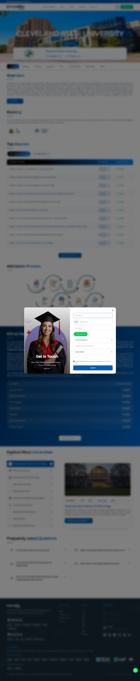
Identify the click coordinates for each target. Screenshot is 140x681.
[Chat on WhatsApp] (135, 670)
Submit (93, 368)
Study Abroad (80, 334)
